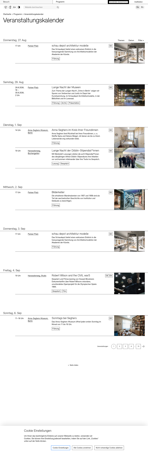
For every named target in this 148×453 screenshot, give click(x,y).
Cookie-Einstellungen (61, 448)
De (138, 7)
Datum (131, 41)
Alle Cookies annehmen (82, 448)
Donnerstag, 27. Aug (14, 40)
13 (138, 346)
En (142, 7)
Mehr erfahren (80, 53)
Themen (121, 41)
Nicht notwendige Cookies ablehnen (109, 448)
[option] (113, 346)
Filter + (141, 41)
